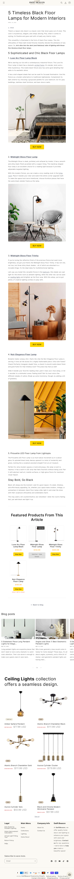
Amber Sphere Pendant (15, 724)
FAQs (6, 843)
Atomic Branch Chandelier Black (51, 724)
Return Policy (9, 840)
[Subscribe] (35, 861)
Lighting (24, 834)
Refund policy (51, 876)
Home (23, 827)
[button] (4, 3)
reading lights (15, 277)
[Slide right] (41, 668)
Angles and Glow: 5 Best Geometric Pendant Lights (51, 643)
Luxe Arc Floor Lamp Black (23, 58)
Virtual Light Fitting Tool (11, 836)
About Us (40, 827)
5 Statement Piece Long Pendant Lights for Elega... (15, 643)
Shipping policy (52, 878)
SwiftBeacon (25, 876)
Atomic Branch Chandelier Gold (18, 765)
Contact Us (41, 831)
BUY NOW (37, 147)
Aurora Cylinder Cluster (47, 765)
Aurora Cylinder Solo (13, 807)
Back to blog (38, 605)
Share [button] (12, 27)
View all (37, 816)
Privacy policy (64, 878)
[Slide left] (33, 668)
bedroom (46, 272)
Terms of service (63, 876)
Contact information (38, 878)
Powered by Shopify (38, 876)
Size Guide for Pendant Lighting (10, 827)
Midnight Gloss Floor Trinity (25, 255)
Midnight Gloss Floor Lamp (24, 157)
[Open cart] (69, 874)
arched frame (39, 65)
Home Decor (25, 837)
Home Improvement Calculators (11, 832)
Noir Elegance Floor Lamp (23, 354)
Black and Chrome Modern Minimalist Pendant (48, 808)
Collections (25, 831)
